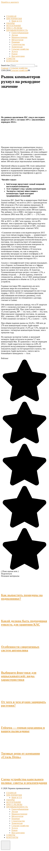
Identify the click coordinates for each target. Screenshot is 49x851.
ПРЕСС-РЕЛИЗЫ (14, 28)
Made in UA (16, 21)
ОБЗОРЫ (10, 23)
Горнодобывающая (19, 33)
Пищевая (15, 42)
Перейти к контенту (10, 2)
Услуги (14, 51)
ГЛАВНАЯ (11, 16)
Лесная (14, 35)
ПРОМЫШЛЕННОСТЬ (17, 30)
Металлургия (17, 40)
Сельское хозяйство (20, 49)
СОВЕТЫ (10, 58)
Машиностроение (19, 37)
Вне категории (18, 56)
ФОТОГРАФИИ (13, 26)
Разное (14, 54)
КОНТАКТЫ (12, 61)
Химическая (16, 47)
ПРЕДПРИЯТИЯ (14, 18)
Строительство (18, 44)
